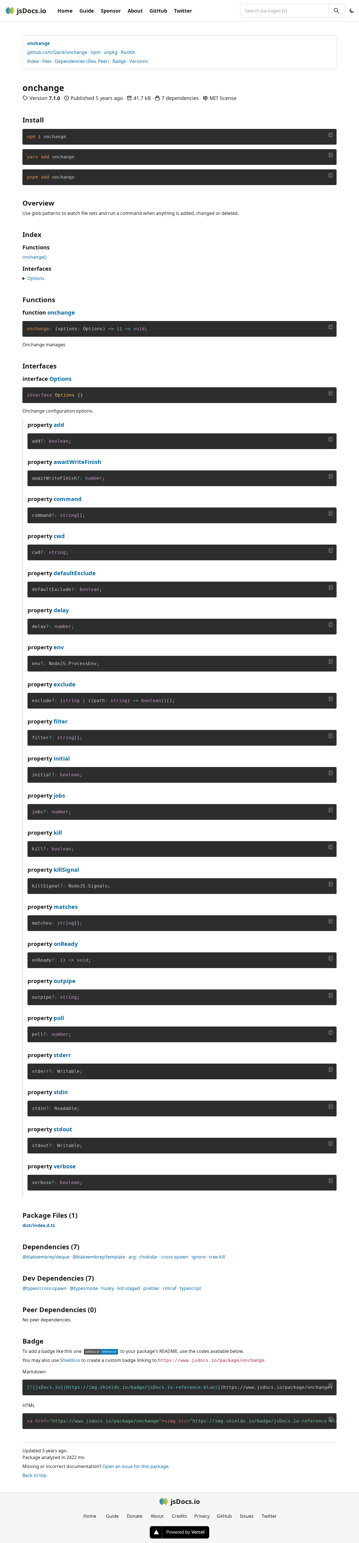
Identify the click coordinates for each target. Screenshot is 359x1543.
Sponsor (111, 10)
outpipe (64, 981)
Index (33, 61)
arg (132, 1257)
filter (61, 721)
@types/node (84, 1288)
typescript (190, 1288)
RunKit (128, 52)
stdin (61, 1092)
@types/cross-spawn (44, 1288)
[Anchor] (47, 119)
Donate (134, 1516)
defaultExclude (75, 573)
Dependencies (70, 61)
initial (62, 758)
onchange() (34, 257)
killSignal (66, 869)
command (68, 499)
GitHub (158, 10)
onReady (66, 944)
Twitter (183, 10)
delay (61, 610)
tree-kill (217, 1257)
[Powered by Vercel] (179, 1532)
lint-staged (128, 1288)
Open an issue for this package (135, 1466)
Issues (247, 1516)
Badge (119, 61)
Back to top (34, 1475)
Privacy (202, 1516)
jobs (59, 795)
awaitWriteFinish (77, 462)
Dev (92, 61)
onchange (61, 312)
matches (66, 907)
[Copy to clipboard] (331, 134)
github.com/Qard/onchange (57, 52)
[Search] (336, 11)
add (59, 425)
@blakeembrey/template (99, 1257)
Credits (179, 1516)
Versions (138, 61)
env (59, 647)
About (135, 10)
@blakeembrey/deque (45, 1257)
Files (47, 61)
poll (59, 1018)
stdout (63, 1129)
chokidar (148, 1257)
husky (107, 1288)
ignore (199, 1257)
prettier (151, 1288)
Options (35, 278)
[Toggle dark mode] (352, 11)
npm (95, 52)
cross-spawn (174, 1257)
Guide (86, 10)
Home (65, 10)
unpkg (111, 52)
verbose (65, 1166)
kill (58, 832)
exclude (64, 684)
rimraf (169, 1288)
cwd (59, 536)
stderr (62, 1055)
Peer (103, 61)
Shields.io (70, 1360)
